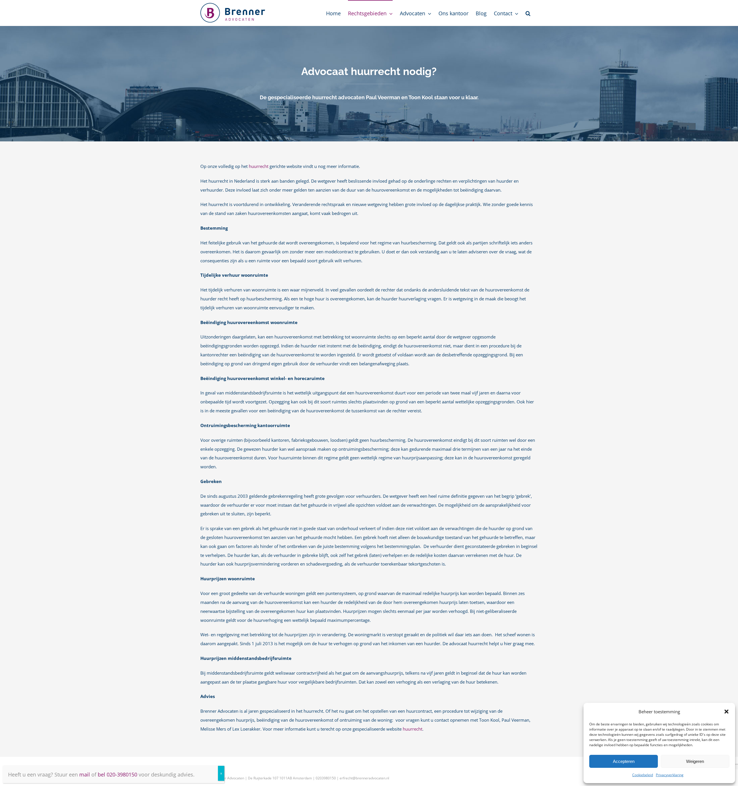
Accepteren (624, 761)
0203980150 (326, 778)
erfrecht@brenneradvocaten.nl (364, 778)
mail (84, 774)
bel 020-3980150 (117, 774)
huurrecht (258, 166)
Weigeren (695, 761)
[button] (726, 711)
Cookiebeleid (642, 774)
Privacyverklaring (670, 774)
